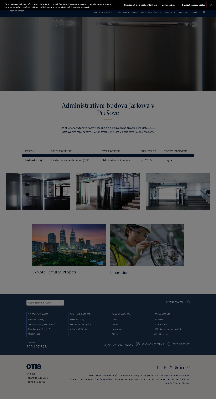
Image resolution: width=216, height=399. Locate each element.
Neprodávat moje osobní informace (140, 5)
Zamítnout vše (169, 5)
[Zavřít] (211, 5)
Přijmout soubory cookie (193, 5)
